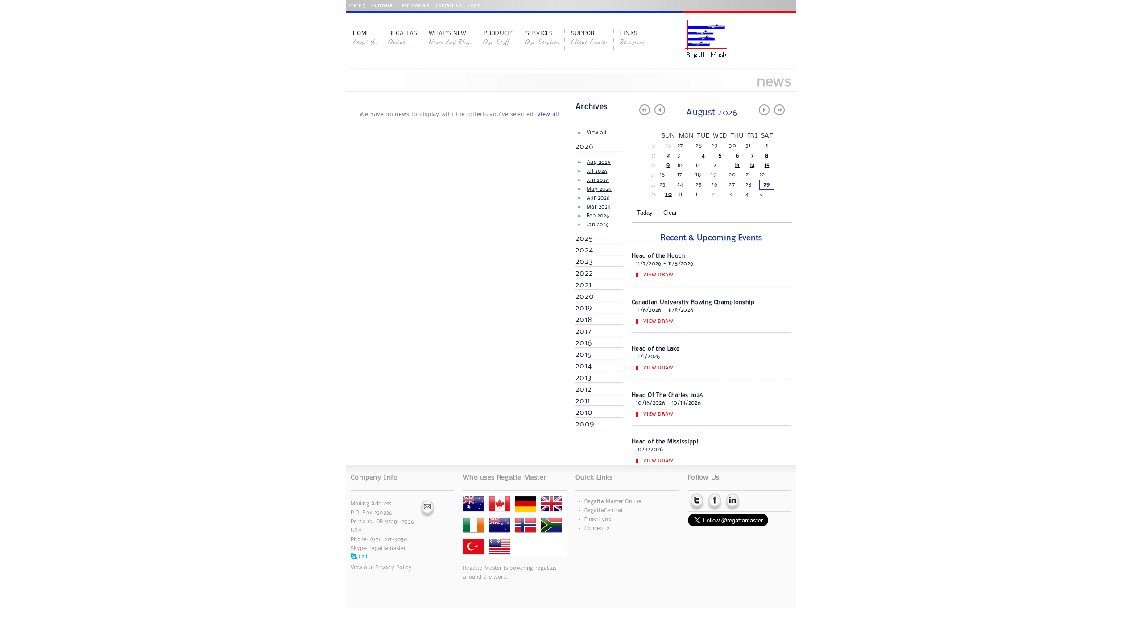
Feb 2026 (598, 215)
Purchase (382, 6)
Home (365, 39)
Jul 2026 (597, 171)
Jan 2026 (598, 224)
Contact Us (449, 6)
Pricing (356, 6)
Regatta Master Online (612, 501)
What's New (450, 39)
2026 (584, 146)
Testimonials (415, 6)
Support (589, 39)
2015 (583, 354)
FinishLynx (597, 519)
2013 (583, 377)
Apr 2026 (598, 198)
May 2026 (599, 189)
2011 (582, 401)
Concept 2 (597, 528)
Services (542, 39)
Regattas (403, 39)
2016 (583, 343)
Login (474, 6)
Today (645, 212)
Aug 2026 (599, 162)
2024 (584, 250)
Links (632, 39)
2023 (584, 261)
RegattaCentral (603, 510)
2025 (584, 238)
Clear (670, 212)
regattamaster (387, 548)
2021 (583, 284)
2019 (583, 308)
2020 (584, 296)
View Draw (658, 275)
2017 (583, 331)
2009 (584, 424)
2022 (584, 273)
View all (548, 114)
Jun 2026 (598, 180)
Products (498, 39)
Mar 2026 (599, 207)
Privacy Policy (393, 567)
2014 (583, 366)
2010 (583, 412)
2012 (583, 389)
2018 (583, 319)
